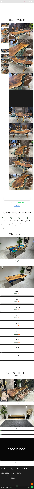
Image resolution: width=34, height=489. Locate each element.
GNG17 (17, 331)
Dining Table (17, 403)
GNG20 (17, 355)
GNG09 (17, 291)
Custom (17, 436)
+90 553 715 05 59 (7, 472)
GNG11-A (17, 299)
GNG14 (17, 323)
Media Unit (17, 428)
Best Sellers (17, 462)
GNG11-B (17, 307)
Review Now (15, 293)
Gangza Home (10, 487)
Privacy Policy (13, 478)
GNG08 (17, 262)
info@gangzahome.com (6, 473)
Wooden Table (17, 432)
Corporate (12, 473)
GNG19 (17, 347)
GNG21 (17, 363)
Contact (12, 477)
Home (12, 472)
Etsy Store (12, 474)
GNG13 (17, 315)
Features (22, 195)
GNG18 (17, 339)
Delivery (17, 195)
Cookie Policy (12, 479)
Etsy (19, 293)
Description (12, 195)
